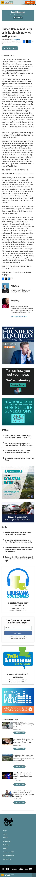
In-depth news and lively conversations (18, 604)
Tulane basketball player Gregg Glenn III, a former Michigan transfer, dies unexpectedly (18, 541)
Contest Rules (7, 859)
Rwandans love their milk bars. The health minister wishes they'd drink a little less (17, 451)
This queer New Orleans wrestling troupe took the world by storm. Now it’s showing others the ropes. (19, 559)
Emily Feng (17, 39)
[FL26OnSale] (18, 345)
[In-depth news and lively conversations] (18, 583)
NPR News (5, 430)
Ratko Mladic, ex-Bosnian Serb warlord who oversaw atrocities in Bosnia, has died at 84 (18, 436)
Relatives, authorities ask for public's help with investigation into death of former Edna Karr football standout (19, 549)
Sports (4, 527)
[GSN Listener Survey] (18, 381)
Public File (6, 844)
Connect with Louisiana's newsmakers (18, 675)
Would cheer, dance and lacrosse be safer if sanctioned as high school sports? (18, 533)
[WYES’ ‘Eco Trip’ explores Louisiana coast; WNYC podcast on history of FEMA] (7, 725)
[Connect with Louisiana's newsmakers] (18, 658)
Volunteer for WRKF (8, 852)
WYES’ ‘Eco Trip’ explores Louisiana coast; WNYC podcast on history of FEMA (23, 725)
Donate (30, 2)
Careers (5, 848)
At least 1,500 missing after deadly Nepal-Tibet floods (19, 459)
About (5, 834)
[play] (3, 875)
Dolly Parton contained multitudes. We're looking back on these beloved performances (18, 444)
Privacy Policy (7, 841)
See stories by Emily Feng (19, 316)
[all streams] (34, 875)
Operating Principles (8, 855)
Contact (5, 837)
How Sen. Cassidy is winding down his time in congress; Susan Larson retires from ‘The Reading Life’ (23, 741)
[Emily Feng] (5, 303)
